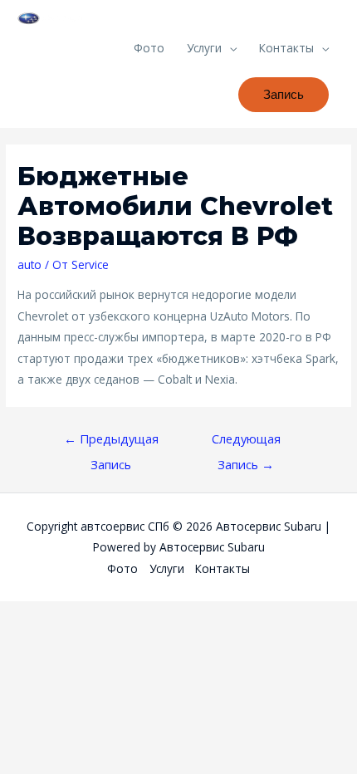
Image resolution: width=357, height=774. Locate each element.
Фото (149, 48)
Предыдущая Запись (111, 442)
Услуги (204, 48)
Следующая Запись (246, 442)
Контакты (286, 48)
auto (29, 264)
